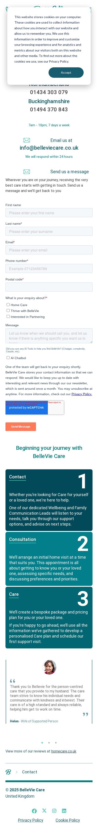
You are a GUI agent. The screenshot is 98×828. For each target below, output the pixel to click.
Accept (66, 72)
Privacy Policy (30, 820)
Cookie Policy (68, 820)
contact (29, 772)
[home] (8, 771)
